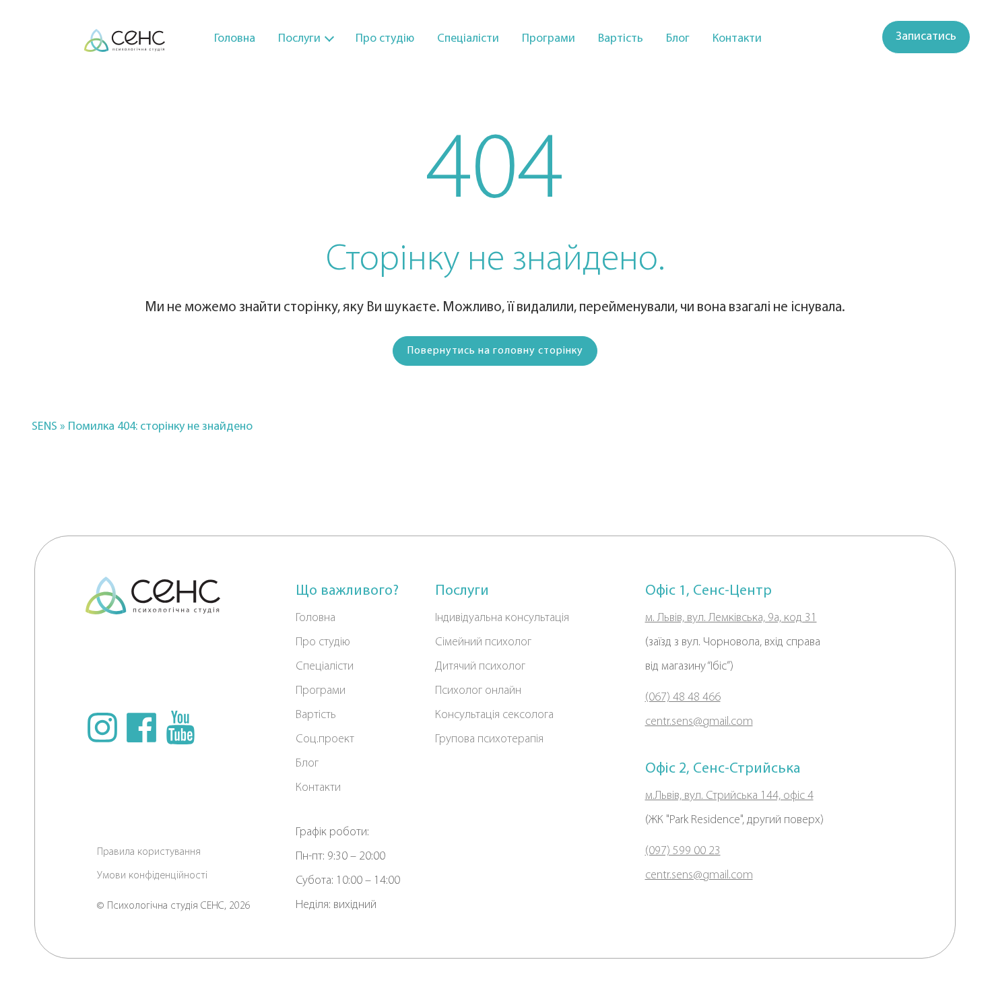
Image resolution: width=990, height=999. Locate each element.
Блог (678, 39)
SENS (44, 427)
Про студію (385, 39)
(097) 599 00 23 (683, 851)
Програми (548, 39)
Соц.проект (325, 740)
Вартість (620, 39)
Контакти (737, 39)
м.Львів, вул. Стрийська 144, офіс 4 (729, 796)
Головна (234, 39)
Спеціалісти (468, 39)
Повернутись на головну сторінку (495, 351)
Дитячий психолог (480, 667)
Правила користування (149, 852)
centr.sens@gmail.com (699, 722)
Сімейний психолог (483, 643)
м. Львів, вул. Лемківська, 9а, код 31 (731, 618)
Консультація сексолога (494, 715)
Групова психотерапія (489, 740)
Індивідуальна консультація (502, 618)
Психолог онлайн (478, 691)
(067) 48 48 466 (683, 698)
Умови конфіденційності (152, 875)
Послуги (299, 39)
